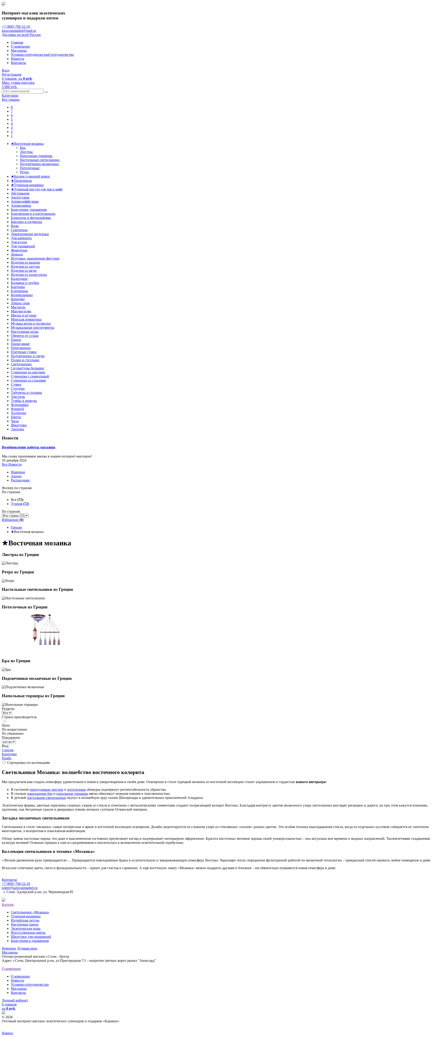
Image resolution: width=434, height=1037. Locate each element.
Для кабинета (21, 238)
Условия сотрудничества (30, 54)
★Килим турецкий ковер (30, 176)
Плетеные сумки (24, 352)
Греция (16, 527)
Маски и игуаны (23, 315)
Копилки (18, 299)
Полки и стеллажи (25, 360)
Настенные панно (24, 924)
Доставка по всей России (21, 35)
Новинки (18, 472)
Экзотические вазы (25, 928)
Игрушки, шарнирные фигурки (35, 258)
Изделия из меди (24, 270)
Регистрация (11, 74)
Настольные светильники (40, 160)
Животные (19, 250)
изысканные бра (39, 793)
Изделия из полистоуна (29, 275)
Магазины (19, 50)
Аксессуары (20, 197)
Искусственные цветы (28, 932)
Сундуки (18, 388)
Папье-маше (20, 344)
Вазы (15, 226)
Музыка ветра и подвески (31, 323)
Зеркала (17, 254)
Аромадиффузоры (25, 201)
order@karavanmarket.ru (20, 888)
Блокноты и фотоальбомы (31, 218)
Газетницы (19, 230)
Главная (17, 42)
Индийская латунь (25, 920)
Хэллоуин (18, 413)
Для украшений (23, 246)
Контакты (18, 63)
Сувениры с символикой (30, 376)
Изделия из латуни (25, 266)
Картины (18, 287)
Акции (16, 476)
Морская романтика (26, 319)
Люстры (26, 152)
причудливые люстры (46, 789)
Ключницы (19, 291)
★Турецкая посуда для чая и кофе (37, 189)
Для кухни (19, 242)
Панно (16, 340)
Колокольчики (22, 295)
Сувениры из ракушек (28, 372)
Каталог (8, 904)
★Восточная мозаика (27, 143)
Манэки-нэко (21, 311)
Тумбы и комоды (24, 401)
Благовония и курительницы (33, 214)
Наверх (7, 1033)
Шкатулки (19, 425)
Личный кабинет (15, 1000)
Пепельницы (21, 348)
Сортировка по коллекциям (28, 763)
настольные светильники (46, 798)
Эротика (17, 429)
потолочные (76, 789)
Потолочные (30, 168)
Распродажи (20, 480)
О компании (20, 46)
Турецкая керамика (25, 916)
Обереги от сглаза (24, 336)
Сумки (16, 384)
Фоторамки (19, 405)
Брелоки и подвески (26, 222)
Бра (23, 148)
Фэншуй (17, 409)
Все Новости (12, 464)
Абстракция (20, 193)
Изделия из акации (25, 262)
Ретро (25, 172)
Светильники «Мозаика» (30, 912)
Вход (5, 70)
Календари (19, 279)
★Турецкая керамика (27, 185)
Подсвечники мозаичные (40, 164)
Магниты (18, 307)
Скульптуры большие (27, 368)
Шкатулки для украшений (31, 936)
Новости (17, 59)
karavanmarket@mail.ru (19, 31)
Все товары (10, 99)
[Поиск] (46, 92)
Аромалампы (21, 205)
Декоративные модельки (30, 234)
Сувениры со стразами (28, 380)
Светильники (21, 364)
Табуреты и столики (26, 392)
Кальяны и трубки (25, 283)
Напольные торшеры (36, 156)
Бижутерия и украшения (30, 941)
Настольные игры (24, 331)
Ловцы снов (20, 303)
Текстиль (18, 397)
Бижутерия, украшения (29, 209)
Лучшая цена (27, 948)
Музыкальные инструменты (32, 327)
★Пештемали (21, 181)
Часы (15, 421)
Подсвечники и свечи (28, 356)
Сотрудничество (61, 54)
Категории (10, 95)
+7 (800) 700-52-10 (16, 26)
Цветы (16, 417)
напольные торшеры (72, 793)
